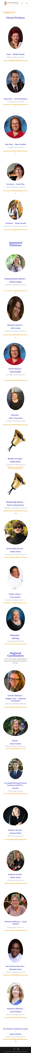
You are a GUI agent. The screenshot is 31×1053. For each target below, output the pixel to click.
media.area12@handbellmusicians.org (15, 557)
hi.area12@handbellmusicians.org (15, 748)
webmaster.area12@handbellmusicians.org (15, 644)
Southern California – (15, 1009)
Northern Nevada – (15, 830)
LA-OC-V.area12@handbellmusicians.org (16, 793)
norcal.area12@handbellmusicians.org (15, 930)
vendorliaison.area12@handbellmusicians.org (15, 602)
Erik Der (15, 788)
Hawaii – (15, 741)
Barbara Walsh (15, 833)
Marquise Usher (15, 969)
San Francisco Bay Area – (15, 966)
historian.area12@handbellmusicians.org (15, 424)
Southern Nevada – (15, 874)
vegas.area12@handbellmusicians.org (15, 883)
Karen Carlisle (15, 744)
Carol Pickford (15, 1012)
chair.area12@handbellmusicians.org (15, 60)
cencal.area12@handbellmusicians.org (15, 707)
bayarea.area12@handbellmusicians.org (15, 975)
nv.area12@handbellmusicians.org (16, 839)
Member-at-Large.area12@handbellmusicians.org (15, 467)
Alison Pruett (15, 877)
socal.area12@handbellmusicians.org (15, 1017)
